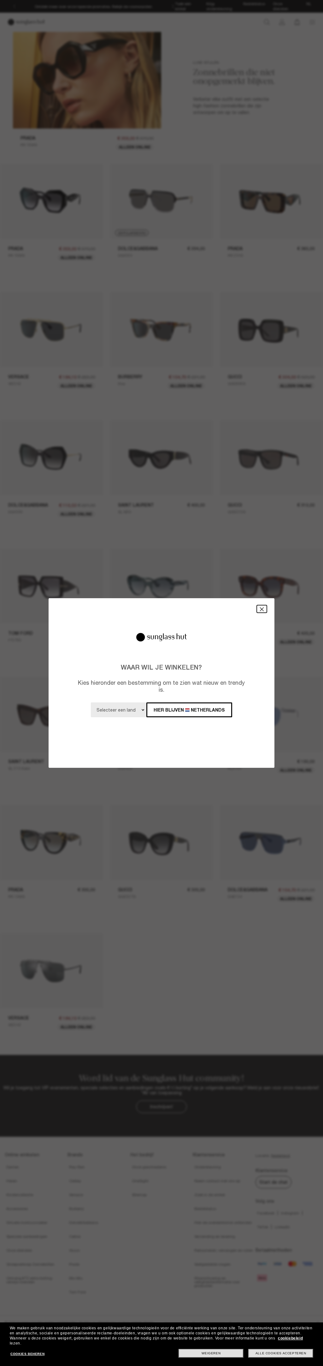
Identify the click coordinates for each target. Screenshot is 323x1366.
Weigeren (211, 1353)
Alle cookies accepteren (280, 1353)
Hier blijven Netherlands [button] (189, 710)
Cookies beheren (27, 1354)
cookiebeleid (290, 1338)
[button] (262, 608)
